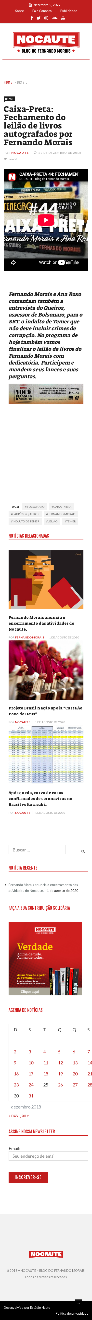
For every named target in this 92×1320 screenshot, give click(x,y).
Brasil (22, 82)
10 (30, 1062)
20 (75, 1073)
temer (71, 521)
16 (16, 1073)
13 (75, 1062)
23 (16, 1084)
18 (45, 1073)
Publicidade (68, 11)
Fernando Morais (29, 637)
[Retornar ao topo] (78, 1303)
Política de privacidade (72, 1313)
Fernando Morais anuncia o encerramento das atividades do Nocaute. (41, 623)
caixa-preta (62, 506)
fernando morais (61, 514)
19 (60, 1073)
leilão (53, 521)
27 (75, 1084)
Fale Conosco (42, 11)
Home (8, 82)
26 (60, 1084)
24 (30, 1084)
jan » (25, 1115)
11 (45, 1062)
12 (60, 1062)
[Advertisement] (46, 452)
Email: (14, 1148)
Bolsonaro (35, 506)
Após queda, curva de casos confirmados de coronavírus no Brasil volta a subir (40, 798)
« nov (13, 1115)
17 (30, 1073)
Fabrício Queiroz (26, 514)
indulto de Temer (26, 521)
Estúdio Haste (40, 1307)
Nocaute (20, 152)
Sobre (19, 11)
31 (30, 1095)
